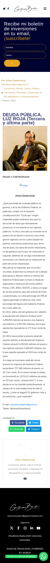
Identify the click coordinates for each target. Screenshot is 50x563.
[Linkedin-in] (31, 528)
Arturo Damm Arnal (25, 460)
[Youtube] (38, 528)
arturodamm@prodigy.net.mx (23, 404)
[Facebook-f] (18, 528)
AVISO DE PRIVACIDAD (18, 549)
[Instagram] (25, 528)
